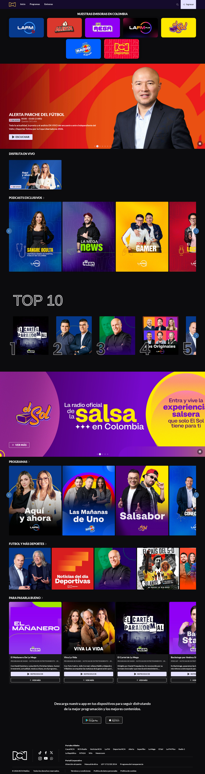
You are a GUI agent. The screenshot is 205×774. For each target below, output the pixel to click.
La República (70, 753)
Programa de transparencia (131, 764)
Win (90, 753)
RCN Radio (82, 749)
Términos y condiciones (80, 771)
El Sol (161, 749)
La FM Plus (170, 749)
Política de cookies (128, 771)
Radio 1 (182, 749)
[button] (177, 4)
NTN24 (82, 753)
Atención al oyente (73, 764)
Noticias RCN (96, 749)
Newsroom (100, 753)
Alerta (131, 749)
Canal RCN (69, 749)
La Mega (151, 749)
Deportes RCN (119, 749)
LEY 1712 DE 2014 (109, 764)
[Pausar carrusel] (200, 144)
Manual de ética (91, 764)
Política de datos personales (105, 771)
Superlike (141, 749)
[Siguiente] (196, 335)
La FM (107, 749)
